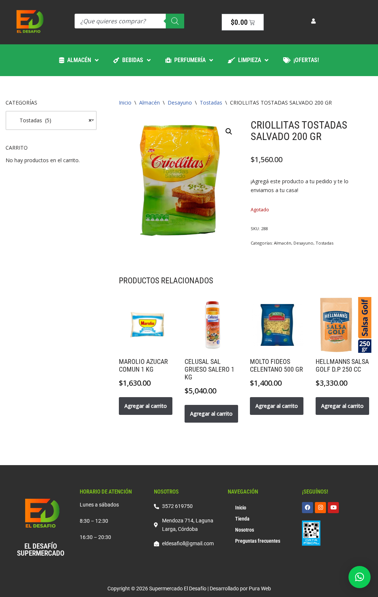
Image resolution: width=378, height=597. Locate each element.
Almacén (77, 60)
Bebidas (131, 60)
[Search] (175, 21)
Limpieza (248, 60)
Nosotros (244, 530)
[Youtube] (333, 507)
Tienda (242, 519)
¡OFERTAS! (305, 60)
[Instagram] (320, 507)
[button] (229, 131)
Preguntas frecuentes (257, 541)
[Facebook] (307, 507)
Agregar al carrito (145, 405)
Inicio (125, 102)
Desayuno (180, 102)
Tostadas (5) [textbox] (51, 120)
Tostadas (211, 102)
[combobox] (51, 120)
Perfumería (188, 60)
